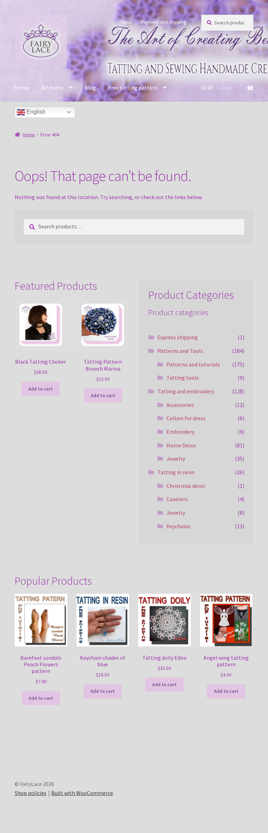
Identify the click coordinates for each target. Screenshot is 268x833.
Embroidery (180, 431)
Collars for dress (186, 418)
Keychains (178, 526)
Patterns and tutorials (193, 364)
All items (52, 87)
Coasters (177, 498)
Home (22, 87)
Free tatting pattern (132, 87)
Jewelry (175, 458)
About (125, 22)
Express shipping (177, 337)
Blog (90, 87)
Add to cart (40, 389)
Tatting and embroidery (185, 391)
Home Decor (181, 445)
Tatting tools (182, 377)
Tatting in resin (175, 472)
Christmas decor (186, 485)
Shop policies (30, 792)
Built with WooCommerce (82, 792)
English (35, 112)
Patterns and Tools (180, 350)
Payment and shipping (164, 22)
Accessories (180, 404)
